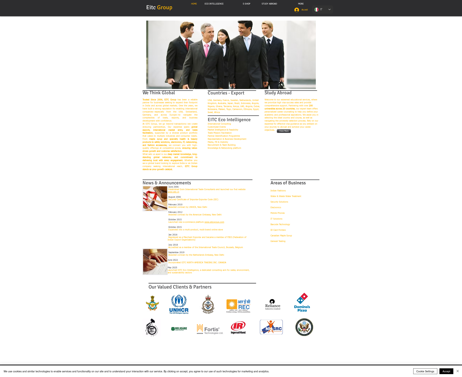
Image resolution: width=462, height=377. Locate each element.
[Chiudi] (458, 371)
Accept (446, 371)
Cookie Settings (425, 371)
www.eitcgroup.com (214, 222)
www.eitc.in (173, 192)
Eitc (160, 7)
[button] (231, 55)
